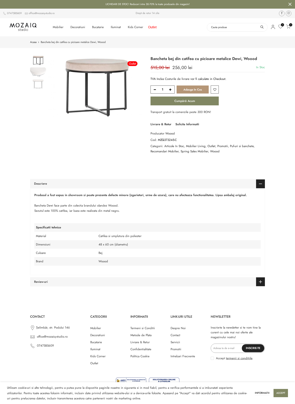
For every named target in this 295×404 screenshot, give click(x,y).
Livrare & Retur (161, 124)
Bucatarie (98, 27)
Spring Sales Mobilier (194, 151)
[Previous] (55, 87)
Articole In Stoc (174, 146)
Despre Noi (178, 328)
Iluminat (116, 27)
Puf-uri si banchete (242, 146)
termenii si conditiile (239, 358)
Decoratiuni (77, 27)
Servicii (175, 342)
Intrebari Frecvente (183, 356)
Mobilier (58, 27)
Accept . (234, 358)
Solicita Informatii (187, 124)
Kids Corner (135, 27)
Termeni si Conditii (142, 328)
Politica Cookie (140, 356)
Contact (175, 335)
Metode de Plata (141, 335)
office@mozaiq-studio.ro (42, 13)
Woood (170, 133)
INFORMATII (262, 393)
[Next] (137, 87)
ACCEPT (280, 393)
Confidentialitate (140, 349)
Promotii (222, 146)
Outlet (152, 27)
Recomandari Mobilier (165, 151)
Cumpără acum (184, 101)
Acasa (33, 42)
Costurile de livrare (177, 79)
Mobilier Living (195, 146)
